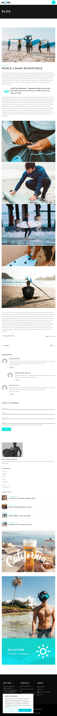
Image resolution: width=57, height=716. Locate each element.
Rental (8, 65)
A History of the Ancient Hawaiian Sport (21, 498)
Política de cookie (13, 706)
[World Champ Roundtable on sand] (4, 506)
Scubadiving (5, 482)
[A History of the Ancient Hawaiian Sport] (4, 497)
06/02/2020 (4, 65)
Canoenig (4, 471)
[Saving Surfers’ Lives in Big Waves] (4, 515)
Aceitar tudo (25, 710)
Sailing (3, 479)
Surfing (4, 484)
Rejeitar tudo (11, 710)
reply (12, 367)
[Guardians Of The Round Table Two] (4, 523)
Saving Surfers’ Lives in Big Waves (19, 515)
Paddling (4, 474)
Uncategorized (5, 487)
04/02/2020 (10, 496)
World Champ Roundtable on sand (19, 507)
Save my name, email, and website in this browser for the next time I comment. (23, 425)
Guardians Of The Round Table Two (20, 524)
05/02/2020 (10, 505)
